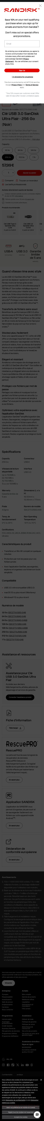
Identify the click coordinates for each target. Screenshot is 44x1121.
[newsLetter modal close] (40, 6)
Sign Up (22, 70)
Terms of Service (32, 85)
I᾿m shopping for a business (22, 77)
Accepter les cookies (20, 1117)
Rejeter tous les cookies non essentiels (20, 1112)
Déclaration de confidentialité (15, 1100)
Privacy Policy (16, 85)
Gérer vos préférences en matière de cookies (20, 1107)
